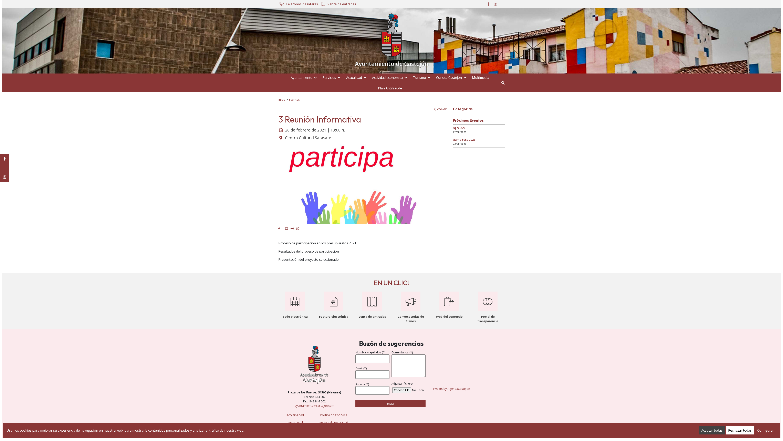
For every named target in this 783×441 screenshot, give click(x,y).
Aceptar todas (711, 430)
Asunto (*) (362, 384)
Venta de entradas (341, 4)
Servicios (329, 77)
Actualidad (354, 77)
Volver (441, 109)
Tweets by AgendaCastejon (451, 389)
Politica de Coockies (333, 415)
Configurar (765, 430)
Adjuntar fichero (402, 383)
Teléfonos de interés (302, 4)
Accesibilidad (295, 415)
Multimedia (480, 77)
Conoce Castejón (449, 77)
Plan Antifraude (390, 88)
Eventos (294, 99)
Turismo (419, 77)
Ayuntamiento (301, 77)
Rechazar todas (740, 430)
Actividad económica (387, 77)
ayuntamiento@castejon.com (314, 406)
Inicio (281, 99)
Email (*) (361, 368)
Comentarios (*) (402, 352)
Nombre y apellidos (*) (370, 352)
